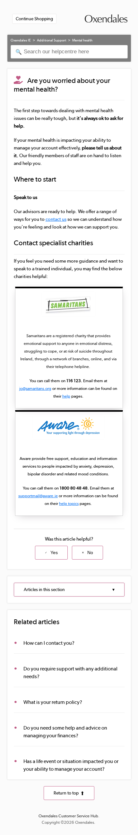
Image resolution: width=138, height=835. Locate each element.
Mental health (82, 40)
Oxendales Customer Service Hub (68, 815)
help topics (69, 503)
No (90, 552)
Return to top (66, 792)
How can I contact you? (48, 643)
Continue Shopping (34, 18)
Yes (54, 552)
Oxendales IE (21, 40)
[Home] (106, 19)
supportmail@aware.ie (38, 495)
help (66, 396)
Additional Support (51, 40)
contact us (56, 219)
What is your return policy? (52, 702)
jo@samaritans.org (35, 388)
